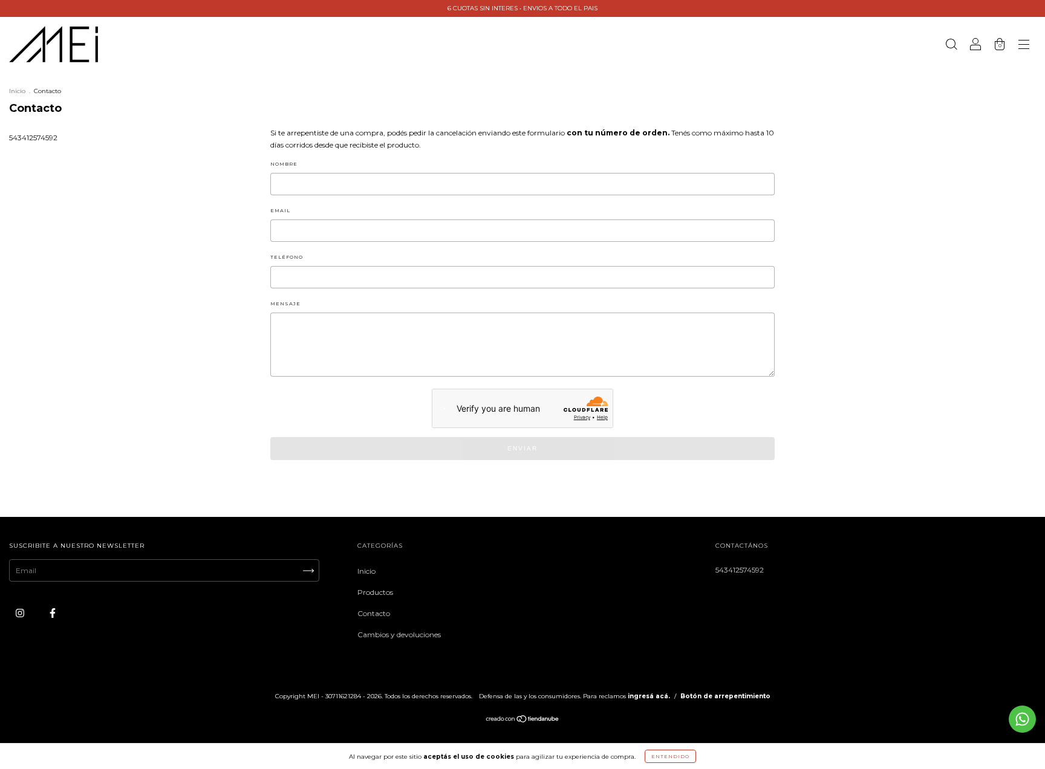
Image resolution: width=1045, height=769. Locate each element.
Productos (375, 592)
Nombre (284, 164)
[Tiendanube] (523, 720)
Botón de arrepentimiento (725, 696)
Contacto (373, 613)
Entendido (670, 756)
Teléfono (286, 257)
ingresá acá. (649, 696)
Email (280, 210)
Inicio (17, 91)
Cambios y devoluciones (399, 634)
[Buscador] (951, 45)
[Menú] (1024, 45)
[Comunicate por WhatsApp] (1022, 719)
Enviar (522, 448)
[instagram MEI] (21, 612)
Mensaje (285, 303)
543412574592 (33, 137)
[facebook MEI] (52, 612)
